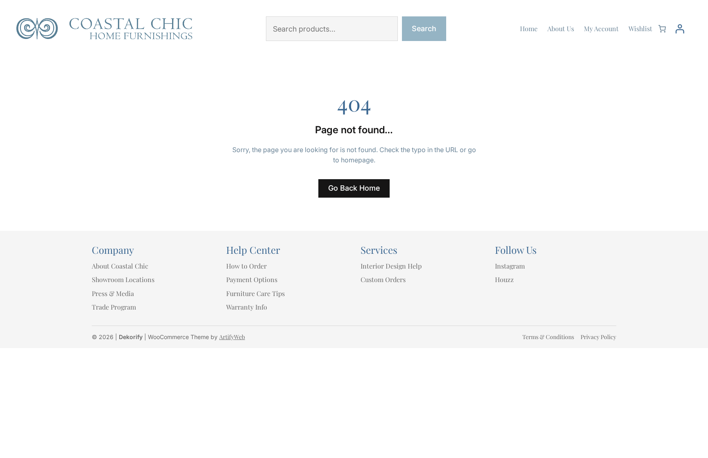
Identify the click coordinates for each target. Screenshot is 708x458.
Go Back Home (354, 188)
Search (424, 28)
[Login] (680, 28)
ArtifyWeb (232, 337)
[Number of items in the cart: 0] (662, 28)
